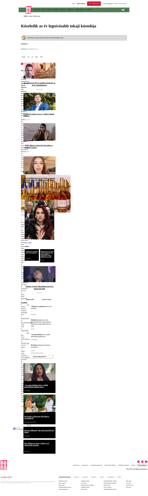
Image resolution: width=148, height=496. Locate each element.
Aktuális (37, 9)
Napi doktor (79, 9)
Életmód (56, 9)
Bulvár (102, 477)
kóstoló (36, 56)
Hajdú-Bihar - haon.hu (85, 487)
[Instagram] (142, 462)
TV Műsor (88, 9)
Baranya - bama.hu (62, 483)
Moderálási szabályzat (123, 465)
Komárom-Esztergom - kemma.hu (110, 483)
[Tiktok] (138, 462)
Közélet (76, 477)
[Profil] (126, 9)
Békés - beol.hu (61, 485)
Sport (49, 9)
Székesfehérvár (108, 3)
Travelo (63, 9)
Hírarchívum (76, 465)
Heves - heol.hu (84, 489)
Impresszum (85, 465)
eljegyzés (26, 451)
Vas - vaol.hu (128, 483)
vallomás (28, 258)
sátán (42, 260)
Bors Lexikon (81, 3)
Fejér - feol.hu (83, 483)
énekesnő (27, 246)
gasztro (41, 56)
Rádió (119, 477)
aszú (32, 56)
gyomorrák (34, 339)
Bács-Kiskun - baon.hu (63, 480)
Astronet (70, 9)
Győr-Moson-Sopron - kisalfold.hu (87, 485)
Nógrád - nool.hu (107, 485)
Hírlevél (133, 465)
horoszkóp (27, 436)
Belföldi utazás (36, 16)
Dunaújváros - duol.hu (85, 480)
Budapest (24, 43)
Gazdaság (85, 477)
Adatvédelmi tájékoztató (96, 465)
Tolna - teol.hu (128, 480)
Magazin (94, 477)
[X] (22, 64)
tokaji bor (23, 56)
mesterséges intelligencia (30, 185)
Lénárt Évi (27, 151)
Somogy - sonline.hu (107, 487)
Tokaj (28, 56)
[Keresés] (123, 10)
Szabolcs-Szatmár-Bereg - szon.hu (110, 489)
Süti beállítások (142, 465)
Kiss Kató (39, 292)
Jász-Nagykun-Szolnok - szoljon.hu (110, 480)
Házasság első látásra (37, 353)
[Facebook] (146, 462)
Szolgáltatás (111, 477)
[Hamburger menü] (22, 10)
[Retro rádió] (90, 3)
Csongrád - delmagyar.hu (63, 489)
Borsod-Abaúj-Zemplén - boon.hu (65, 487)
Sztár (43, 9)
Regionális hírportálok (64, 477)
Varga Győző (39, 89)
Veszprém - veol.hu (129, 485)
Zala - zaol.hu (128, 487)
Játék (73, 3)
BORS (25, 16)
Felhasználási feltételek (110, 465)
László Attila (26, 119)
